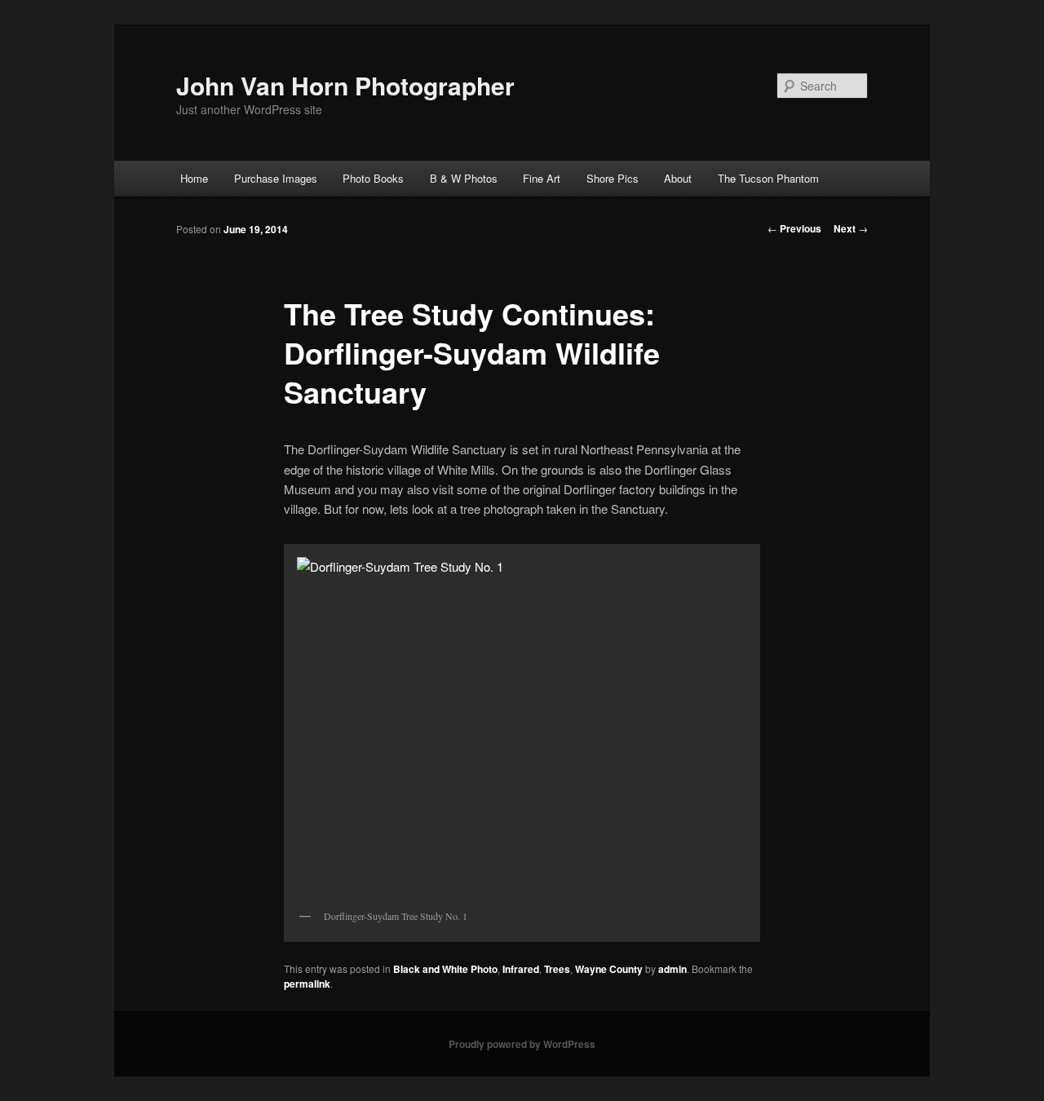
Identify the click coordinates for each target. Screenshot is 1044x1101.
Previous (794, 228)
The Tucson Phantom (768, 178)
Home (194, 178)
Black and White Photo (445, 969)
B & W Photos (464, 178)
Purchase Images (275, 178)
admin (672, 969)
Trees (557, 969)
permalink (307, 983)
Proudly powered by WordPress (522, 1044)
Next (851, 228)
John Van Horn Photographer (345, 85)
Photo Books (373, 178)
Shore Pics (612, 178)
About (678, 178)
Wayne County (609, 969)
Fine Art (541, 178)
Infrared (520, 969)
